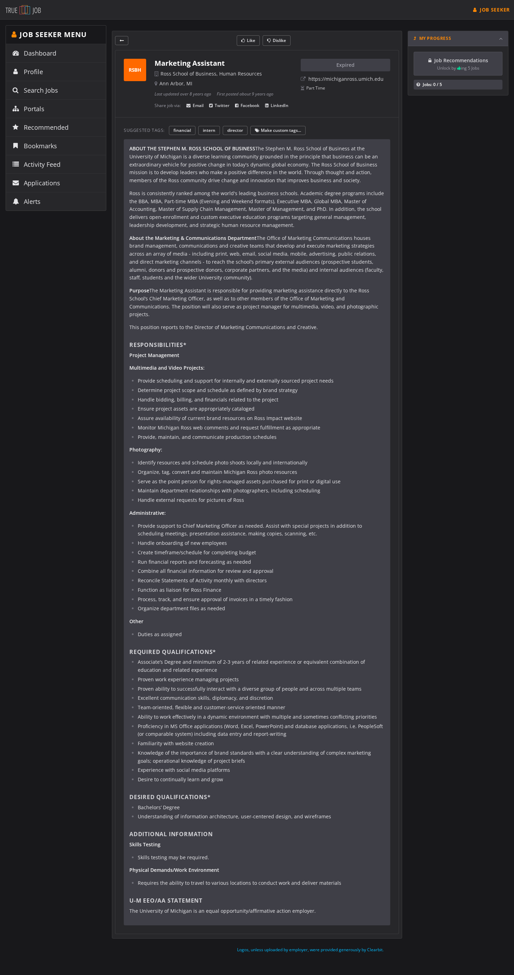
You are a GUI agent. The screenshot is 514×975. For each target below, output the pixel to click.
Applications (42, 183)
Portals (34, 109)
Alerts (32, 201)
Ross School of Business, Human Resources (211, 73)
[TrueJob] (23, 9)
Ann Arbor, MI (175, 83)
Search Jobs (41, 90)
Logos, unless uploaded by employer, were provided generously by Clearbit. (310, 950)
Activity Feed (42, 164)
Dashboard (40, 53)
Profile (33, 71)
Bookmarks (40, 146)
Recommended (46, 127)
